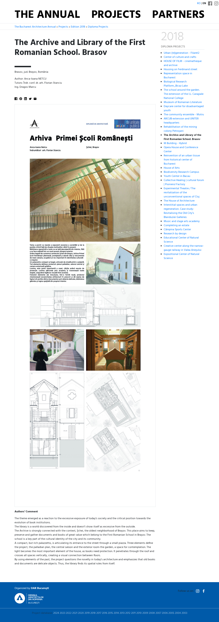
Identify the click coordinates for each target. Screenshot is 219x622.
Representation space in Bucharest (178, 75)
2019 (87, 613)
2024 (56, 613)
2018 (93, 613)
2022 (69, 613)
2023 (62, 613)
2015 (110, 613)
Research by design (175, 233)
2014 (116, 613)
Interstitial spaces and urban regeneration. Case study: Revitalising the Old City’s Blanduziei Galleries (180, 211)
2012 (127, 613)
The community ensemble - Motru (184, 114)
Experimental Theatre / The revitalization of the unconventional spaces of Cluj (181, 192)
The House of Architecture (179, 200)
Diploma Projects (98, 27)
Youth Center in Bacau (177, 176)
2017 (98, 613)
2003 (184, 613)
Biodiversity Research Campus (181, 172)
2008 (152, 613)
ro (199, 3)
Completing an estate (176, 225)
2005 (171, 613)
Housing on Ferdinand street (180, 69)
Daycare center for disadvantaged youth (184, 108)
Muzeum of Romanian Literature (183, 102)
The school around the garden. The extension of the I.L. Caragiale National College (183, 94)
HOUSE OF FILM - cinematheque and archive (183, 63)
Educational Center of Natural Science (181, 239)
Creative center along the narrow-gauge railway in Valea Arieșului (184, 248)
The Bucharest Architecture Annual (35, 27)
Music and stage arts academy (182, 221)
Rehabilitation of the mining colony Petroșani (180, 129)
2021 (74, 613)
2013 (122, 613)
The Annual (47, 15)
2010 (139, 613)
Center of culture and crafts (180, 57)
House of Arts (172, 168)
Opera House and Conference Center (181, 149)
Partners (178, 15)
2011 (133, 613)
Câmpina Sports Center (177, 229)
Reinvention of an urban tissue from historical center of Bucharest (182, 159)
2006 (165, 613)
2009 (145, 613)
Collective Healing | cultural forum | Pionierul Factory (184, 182)
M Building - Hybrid (175, 143)
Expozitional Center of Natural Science (181, 256)
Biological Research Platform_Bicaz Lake (176, 83)
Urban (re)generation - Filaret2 (181, 53)
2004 (178, 613)
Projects (116, 15)
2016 (104, 613)
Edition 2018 (78, 27)
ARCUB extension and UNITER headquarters (181, 120)
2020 (81, 613)
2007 (158, 613)
